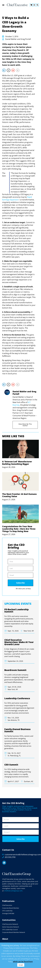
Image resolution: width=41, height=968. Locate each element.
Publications (8, 901)
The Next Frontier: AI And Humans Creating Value (19, 495)
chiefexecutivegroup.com (13, 891)
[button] (4, 70)
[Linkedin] (4, 863)
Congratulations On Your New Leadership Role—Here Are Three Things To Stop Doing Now (18, 528)
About (5, 939)
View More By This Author (25, 425)
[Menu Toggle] (3, 5)
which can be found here (23, 961)
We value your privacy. (23, 588)
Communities (9, 920)
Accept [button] (21, 965)
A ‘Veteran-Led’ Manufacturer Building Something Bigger (17, 462)
